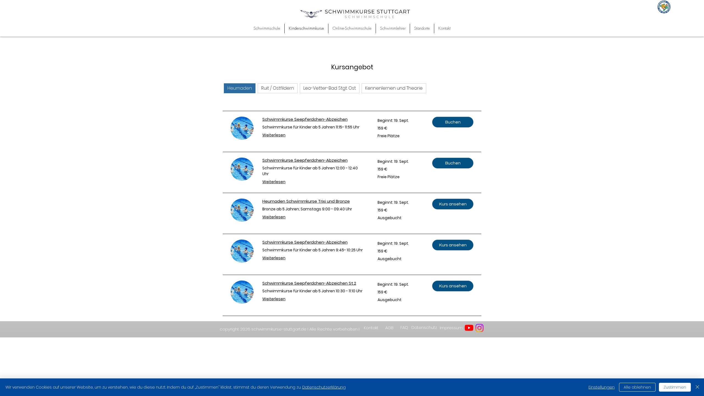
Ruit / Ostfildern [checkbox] (277, 88)
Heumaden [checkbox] (239, 88)
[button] (453, 122)
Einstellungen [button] (601, 387)
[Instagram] (479, 328)
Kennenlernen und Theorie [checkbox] (394, 88)
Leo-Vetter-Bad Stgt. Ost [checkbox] (329, 88)
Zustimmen (675, 387)
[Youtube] (469, 328)
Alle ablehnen (637, 387)
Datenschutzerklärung (324, 387)
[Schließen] (697, 387)
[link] (313, 119)
